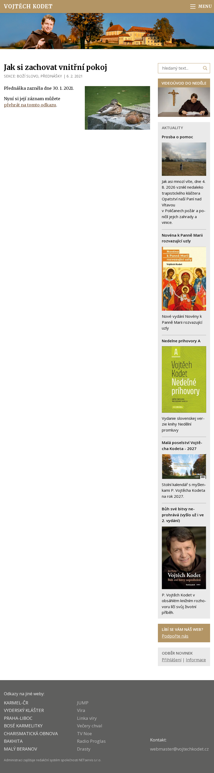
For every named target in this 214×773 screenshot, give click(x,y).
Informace (196, 660)
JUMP (82, 703)
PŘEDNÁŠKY (51, 76)
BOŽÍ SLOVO (27, 76)
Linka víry (87, 718)
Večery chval (89, 726)
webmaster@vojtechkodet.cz (179, 749)
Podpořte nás (175, 636)
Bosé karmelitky (23, 726)
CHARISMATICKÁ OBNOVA (31, 733)
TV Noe (84, 733)
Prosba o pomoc (177, 136)
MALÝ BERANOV (20, 749)
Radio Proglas (91, 741)
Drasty (84, 749)
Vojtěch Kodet (28, 6)
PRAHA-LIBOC (18, 718)
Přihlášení (171, 660)
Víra (81, 710)
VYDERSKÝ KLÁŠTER (24, 710)
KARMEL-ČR (16, 703)
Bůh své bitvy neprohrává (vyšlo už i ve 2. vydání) (183, 514)
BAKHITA (13, 741)
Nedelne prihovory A (181, 340)
